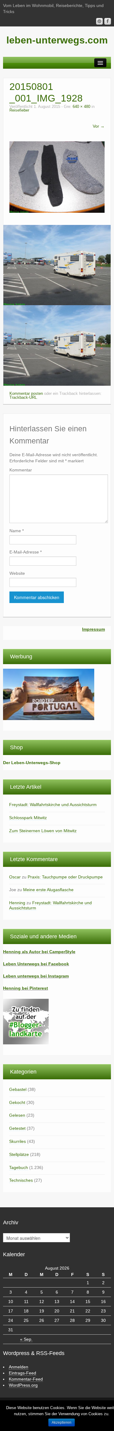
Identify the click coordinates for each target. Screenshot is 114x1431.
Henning (17, 902)
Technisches (21, 1180)
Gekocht (17, 1102)
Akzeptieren (61, 1422)
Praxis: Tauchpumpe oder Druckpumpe (65, 876)
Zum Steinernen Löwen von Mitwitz (43, 830)
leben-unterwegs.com (57, 40)
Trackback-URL (23, 397)
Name (16, 530)
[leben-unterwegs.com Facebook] (107, 21)
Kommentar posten (26, 393)
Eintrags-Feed (22, 1373)
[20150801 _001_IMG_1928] (57, 176)
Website (17, 573)
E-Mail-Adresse (25, 552)
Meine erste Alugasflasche (48, 889)
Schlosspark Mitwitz (28, 817)
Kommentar (20, 469)
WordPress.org (23, 1385)
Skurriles (17, 1141)
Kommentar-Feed (26, 1379)
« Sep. (26, 1339)
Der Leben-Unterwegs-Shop (31, 762)
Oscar (15, 876)
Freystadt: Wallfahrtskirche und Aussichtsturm (53, 804)
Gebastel (17, 1089)
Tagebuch (18, 1167)
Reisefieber (19, 110)
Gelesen (17, 1115)
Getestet (17, 1128)
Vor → (99, 126)
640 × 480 (81, 107)
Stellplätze (19, 1154)
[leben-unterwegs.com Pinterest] (99, 21)
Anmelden (18, 1366)
